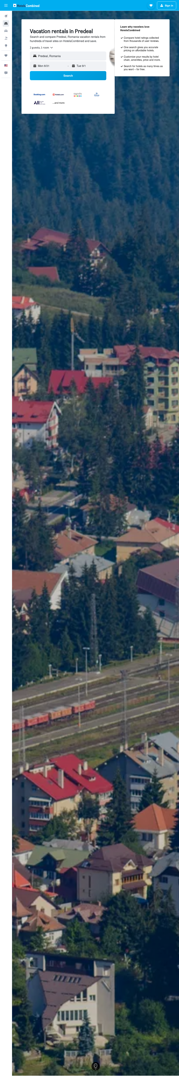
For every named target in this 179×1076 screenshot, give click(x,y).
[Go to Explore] (5, 45)
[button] (6, 5)
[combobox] (41, 47)
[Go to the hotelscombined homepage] (26, 5)
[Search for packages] (5, 38)
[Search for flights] (5, 16)
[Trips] (5, 55)
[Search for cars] (5, 30)
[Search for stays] (5, 23)
